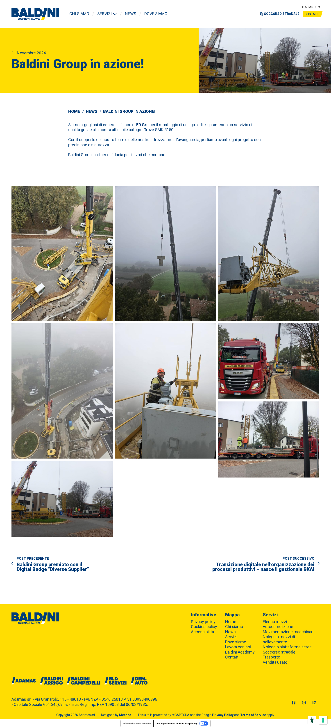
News (130, 13)
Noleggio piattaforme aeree (287, 647)
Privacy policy (203, 621)
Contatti (312, 14)
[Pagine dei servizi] (115, 14)
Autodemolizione (278, 626)
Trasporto (271, 657)
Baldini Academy (240, 652)
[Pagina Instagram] (304, 703)
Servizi (104, 13)
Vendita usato (275, 662)
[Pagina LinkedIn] (314, 703)
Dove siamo (155, 13)
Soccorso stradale (279, 652)
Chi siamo (79, 13)
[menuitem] (311, 7)
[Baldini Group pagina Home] (35, 14)
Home (74, 111)
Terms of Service (253, 715)
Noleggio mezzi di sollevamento (279, 639)
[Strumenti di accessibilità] (312, 720)
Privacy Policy (223, 715)
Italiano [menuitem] (309, 7)
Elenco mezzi (275, 621)
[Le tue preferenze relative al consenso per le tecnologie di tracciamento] (323, 720)
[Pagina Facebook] (293, 703)
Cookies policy (204, 626)
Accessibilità (202, 631)
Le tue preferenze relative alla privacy (176, 723)
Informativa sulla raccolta (137, 723)
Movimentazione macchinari (288, 631)
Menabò (125, 715)
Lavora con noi (238, 647)
